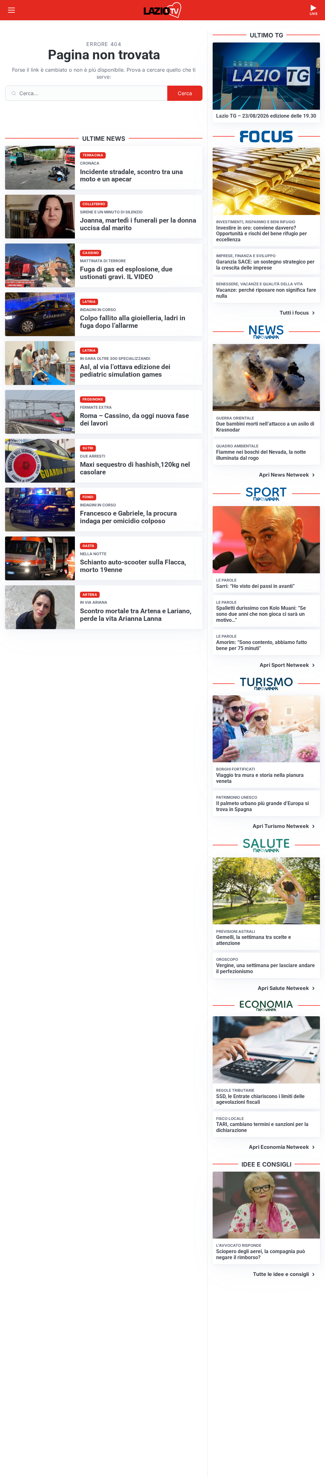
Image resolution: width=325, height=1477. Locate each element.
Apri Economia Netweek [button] (279, 1147)
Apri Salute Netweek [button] (283, 988)
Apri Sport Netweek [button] (284, 665)
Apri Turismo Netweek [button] (281, 826)
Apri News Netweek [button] (284, 475)
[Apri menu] (11, 10)
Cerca (185, 93)
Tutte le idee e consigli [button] (281, 1274)
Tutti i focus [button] (294, 312)
